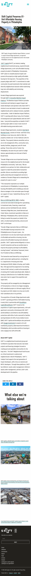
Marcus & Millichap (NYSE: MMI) (10, 200)
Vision (2, 547)
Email (2, 536)
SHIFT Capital (5, 63)
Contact (3, 560)
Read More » (3, 443)
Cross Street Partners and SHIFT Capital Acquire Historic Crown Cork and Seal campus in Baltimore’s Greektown (14, 522)
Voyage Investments (9, 323)
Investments (4, 551)
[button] (28, 4)
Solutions (3, 549)
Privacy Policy (22, 570)
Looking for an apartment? (7, 563)
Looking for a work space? (7, 562)
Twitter (19, 573)
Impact (3, 553)
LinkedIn (15, 573)
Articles (3, 558)
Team (2, 556)
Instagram (11, 573)
